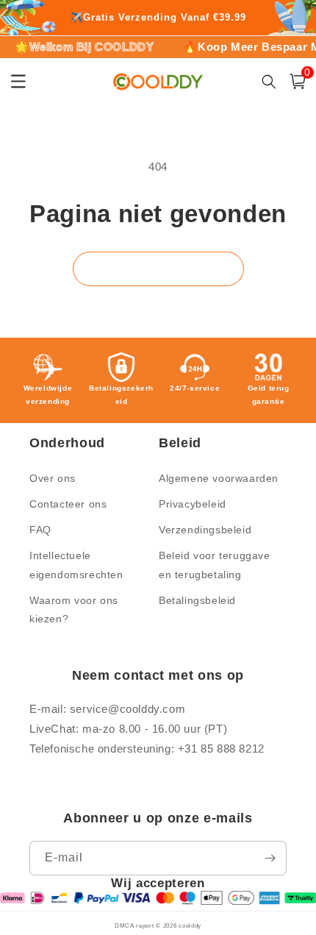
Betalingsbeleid (197, 600)
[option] (158, 18)
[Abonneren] (270, 858)
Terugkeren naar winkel (158, 268)
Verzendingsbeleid (205, 530)
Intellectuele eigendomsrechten (76, 565)
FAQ (40, 530)
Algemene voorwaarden (219, 478)
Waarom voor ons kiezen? (73, 609)
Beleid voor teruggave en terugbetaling (214, 565)
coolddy (190, 925)
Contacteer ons (68, 504)
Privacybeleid (192, 504)
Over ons (52, 478)
